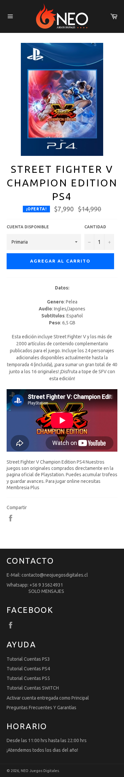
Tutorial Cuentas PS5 (28, 678)
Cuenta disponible (28, 227)
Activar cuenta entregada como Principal (48, 698)
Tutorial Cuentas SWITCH (33, 688)
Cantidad (95, 227)
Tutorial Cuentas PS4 (28, 668)
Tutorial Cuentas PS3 (28, 659)
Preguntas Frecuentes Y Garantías (41, 707)
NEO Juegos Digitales (40, 771)
